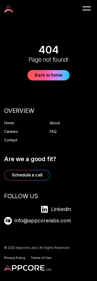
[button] (86, 8)
